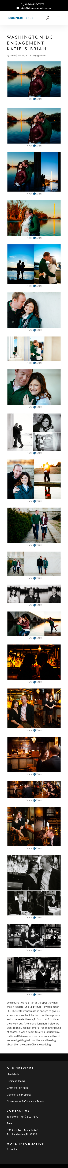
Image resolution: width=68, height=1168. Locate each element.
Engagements (39, 55)
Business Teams (16, 1080)
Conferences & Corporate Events (26, 1101)
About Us (12, 1149)
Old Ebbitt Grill (33, 1006)
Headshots (13, 1074)
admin (13, 55)
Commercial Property (19, 1094)
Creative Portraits (17, 1087)
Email (10, 1123)
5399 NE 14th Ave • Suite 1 (23, 1130)
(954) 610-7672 (29, 1116)
